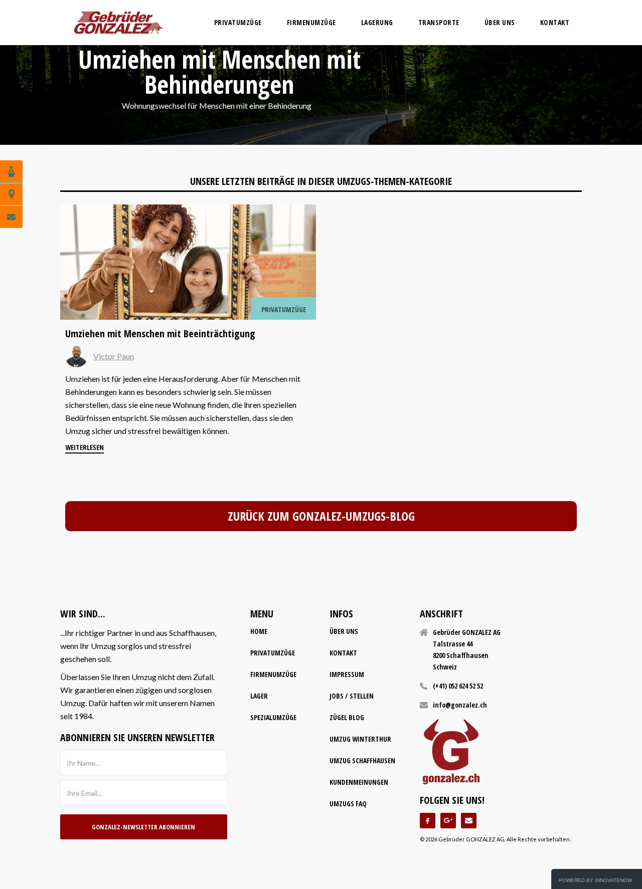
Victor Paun (113, 356)
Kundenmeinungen (359, 782)
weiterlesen (84, 447)
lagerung (377, 22)
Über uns (500, 22)
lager (259, 696)
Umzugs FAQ (348, 803)
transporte (438, 22)
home (258, 631)
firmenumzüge (311, 22)
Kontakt (555, 22)
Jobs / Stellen (352, 696)
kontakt (343, 652)
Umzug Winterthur (360, 739)
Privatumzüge (272, 652)
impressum (347, 674)
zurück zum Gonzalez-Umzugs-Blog (321, 516)
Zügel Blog (347, 717)
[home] (118, 22)
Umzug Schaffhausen (362, 760)
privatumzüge (238, 22)
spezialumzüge (273, 717)
